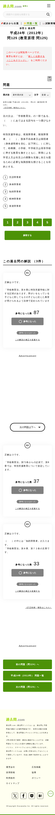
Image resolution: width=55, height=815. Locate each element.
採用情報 (10, 772)
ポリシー (36, 778)
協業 (34, 772)
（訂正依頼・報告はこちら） (14, 107)
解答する (27, 235)
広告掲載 (36, 767)
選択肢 (6, 95)
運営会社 (10, 767)
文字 (36, 95)
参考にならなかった (27, 333)
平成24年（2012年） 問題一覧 (27, 675)
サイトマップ (12, 783)
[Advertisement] (27, 386)
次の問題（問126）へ (27, 687)
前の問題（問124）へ (27, 664)
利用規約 (10, 778)
